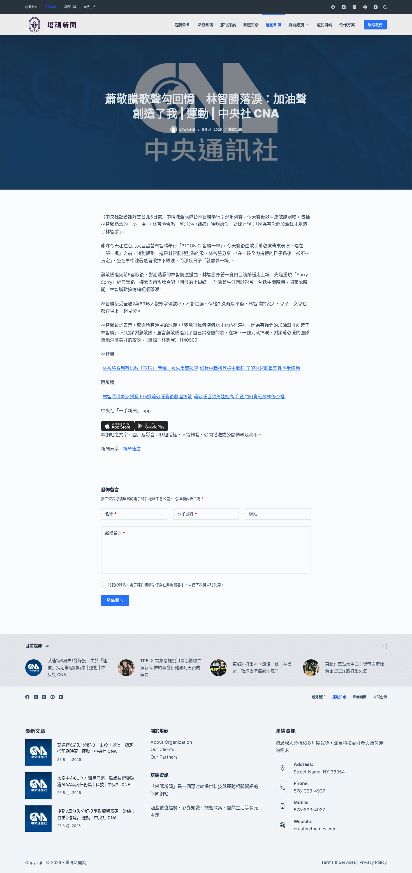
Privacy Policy (373, 862)
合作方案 (347, 24)
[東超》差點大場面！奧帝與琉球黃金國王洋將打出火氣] (311, 667)
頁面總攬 (296, 24)
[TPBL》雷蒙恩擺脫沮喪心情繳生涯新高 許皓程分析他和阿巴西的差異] (126, 667)
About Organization (171, 742)
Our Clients (162, 749)
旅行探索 (228, 24)
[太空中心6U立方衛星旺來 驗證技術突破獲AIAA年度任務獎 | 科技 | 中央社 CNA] (38, 785)
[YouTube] (376, 7)
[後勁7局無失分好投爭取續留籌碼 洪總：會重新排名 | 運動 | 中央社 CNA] (38, 818)
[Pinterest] (365, 7)
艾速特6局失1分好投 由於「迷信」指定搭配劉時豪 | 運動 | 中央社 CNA (77, 667)
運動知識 (51, 7)
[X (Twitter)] (344, 7)
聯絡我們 (375, 24)
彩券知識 (70, 7)
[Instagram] (354, 7)
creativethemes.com (315, 828)
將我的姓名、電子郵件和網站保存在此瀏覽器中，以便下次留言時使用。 (166, 584)
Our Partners (164, 757)
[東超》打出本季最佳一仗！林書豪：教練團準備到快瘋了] (218, 667)
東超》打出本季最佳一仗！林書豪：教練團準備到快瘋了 (262, 667)
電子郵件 (187, 514)
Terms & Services (338, 862)
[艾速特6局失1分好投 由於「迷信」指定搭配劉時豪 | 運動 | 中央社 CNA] (33, 667)
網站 (253, 514)
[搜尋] (385, 7)
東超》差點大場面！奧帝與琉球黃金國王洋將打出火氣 (354, 667)
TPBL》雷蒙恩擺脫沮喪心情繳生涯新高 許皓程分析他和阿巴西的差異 (170, 667)
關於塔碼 (324, 24)
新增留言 (115, 533)
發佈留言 (115, 600)
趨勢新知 (31, 7)
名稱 (111, 514)
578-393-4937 (309, 791)
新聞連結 (132, 449)
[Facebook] (333, 7)
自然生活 (89, 7)
